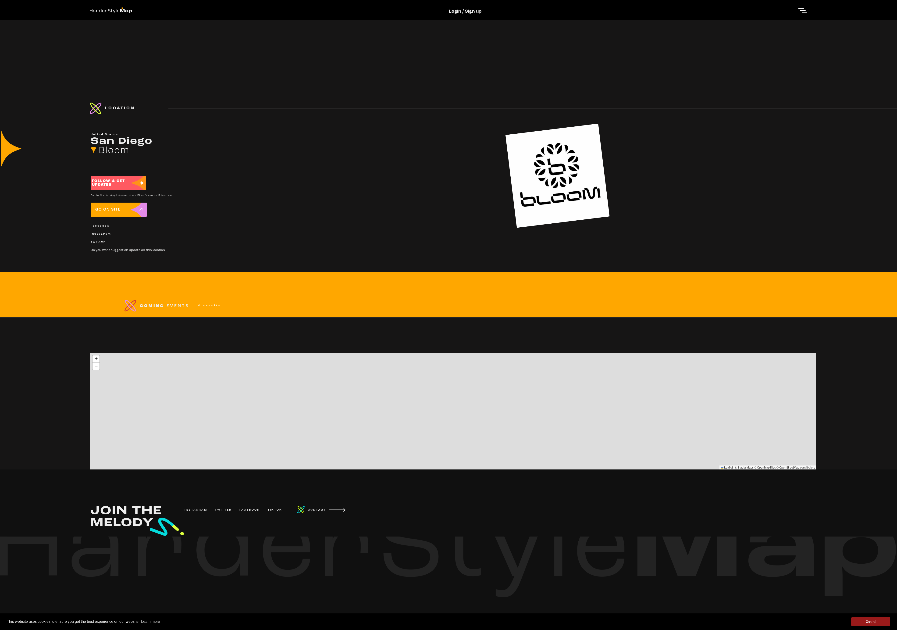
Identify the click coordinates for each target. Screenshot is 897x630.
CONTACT (317, 510)
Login (455, 11)
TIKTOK (275, 509)
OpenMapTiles (766, 467)
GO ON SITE (108, 209)
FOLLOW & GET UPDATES (108, 183)
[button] (96, 359)
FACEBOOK (249, 509)
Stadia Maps (746, 467)
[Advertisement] (448, 53)
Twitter (98, 241)
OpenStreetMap (789, 467)
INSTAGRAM (196, 509)
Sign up (473, 11)
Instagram (101, 234)
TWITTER (223, 509)
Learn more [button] (150, 621)
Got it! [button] (871, 621)
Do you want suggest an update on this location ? (129, 250)
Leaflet (728, 467)
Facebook (100, 226)
